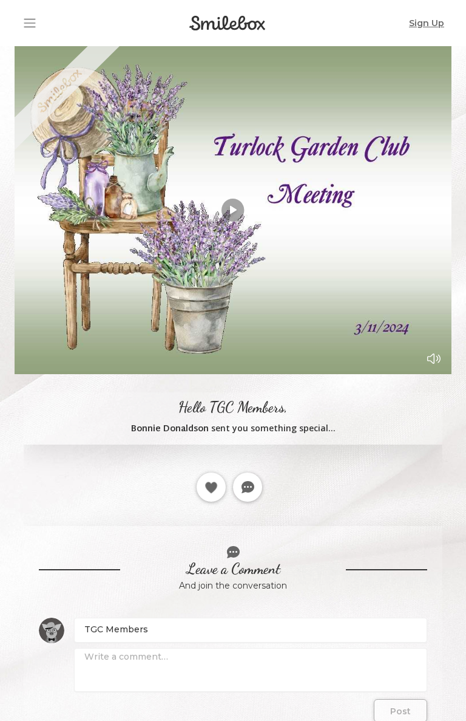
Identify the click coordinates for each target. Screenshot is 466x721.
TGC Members (116, 629)
